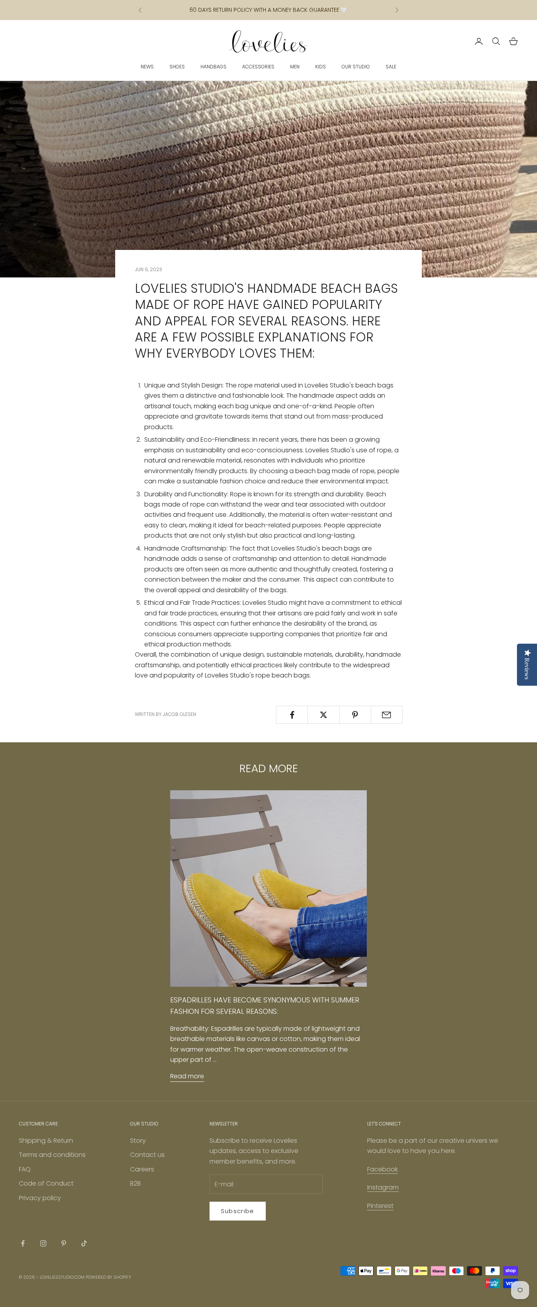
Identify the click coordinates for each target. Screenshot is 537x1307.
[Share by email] (386, 714)
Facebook (382, 1169)
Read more (187, 1076)
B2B (135, 1183)
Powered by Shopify (108, 1277)
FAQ (25, 1169)
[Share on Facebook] (291, 714)
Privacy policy (40, 1197)
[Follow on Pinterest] (64, 1243)
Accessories (258, 66)
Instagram (383, 1187)
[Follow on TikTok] (84, 1243)
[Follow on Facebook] (23, 1243)
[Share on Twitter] (323, 714)
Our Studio (356, 66)
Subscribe (237, 1211)
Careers (142, 1169)
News (147, 66)
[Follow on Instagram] (43, 1243)
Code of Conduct (46, 1183)
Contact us (147, 1154)
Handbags (213, 66)
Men (295, 66)
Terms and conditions (52, 1154)
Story (138, 1140)
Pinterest (380, 1205)
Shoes (177, 66)
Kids (320, 66)
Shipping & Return (46, 1140)
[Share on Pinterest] (355, 714)
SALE (391, 66)
